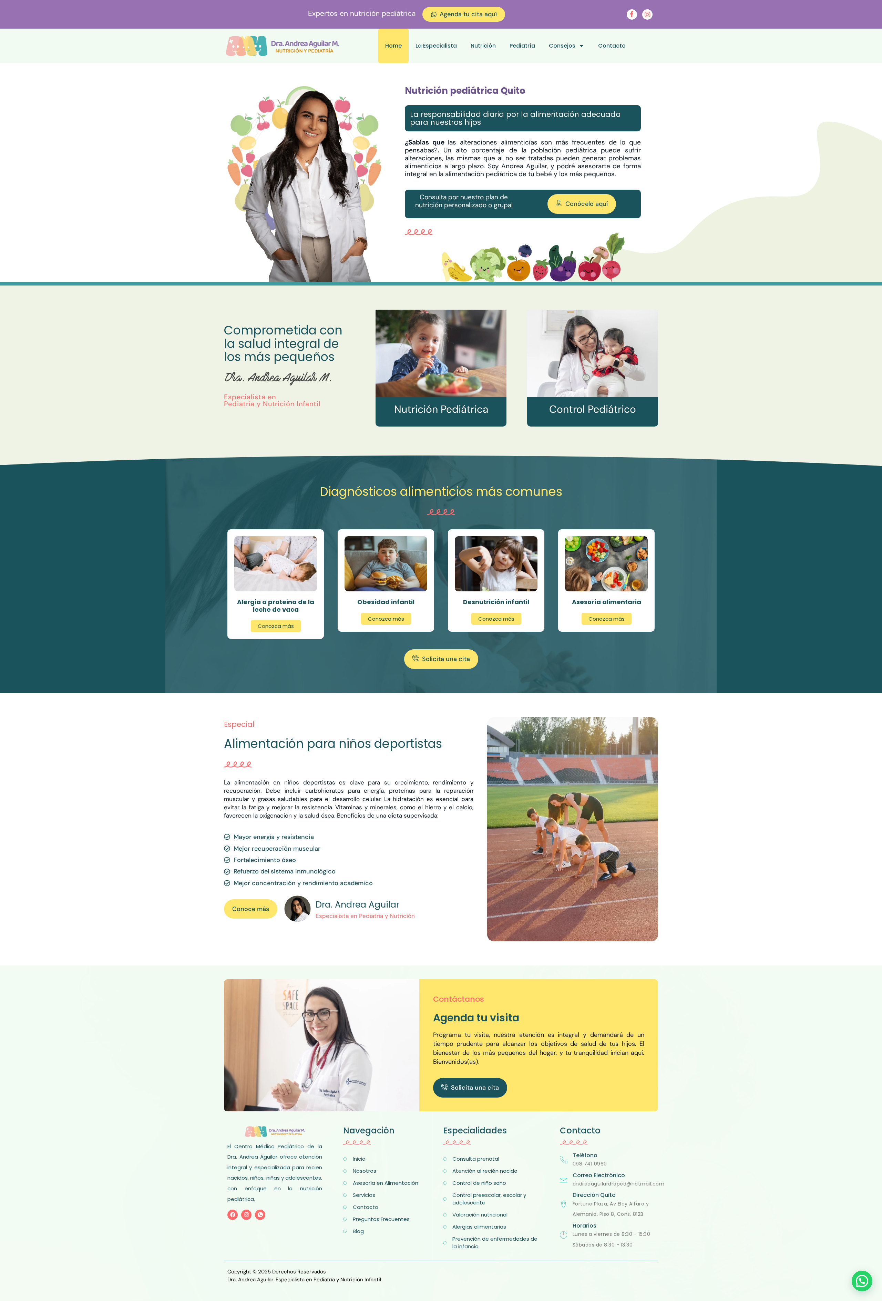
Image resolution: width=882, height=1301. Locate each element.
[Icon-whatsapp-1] (260, 1215)
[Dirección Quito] (563, 1204)
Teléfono (585, 1155)
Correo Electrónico (599, 1175)
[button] (862, 1281)
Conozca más (276, 626)
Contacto (612, 46)
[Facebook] (632, 14)
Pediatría (522, 46)
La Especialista (436, 46)
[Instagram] (647, 14)
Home (393, 46)
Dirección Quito (594, 1195)
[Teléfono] (563, 1159)
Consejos (562, 46)
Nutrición (483, 46)
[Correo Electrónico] (563, 1179)
